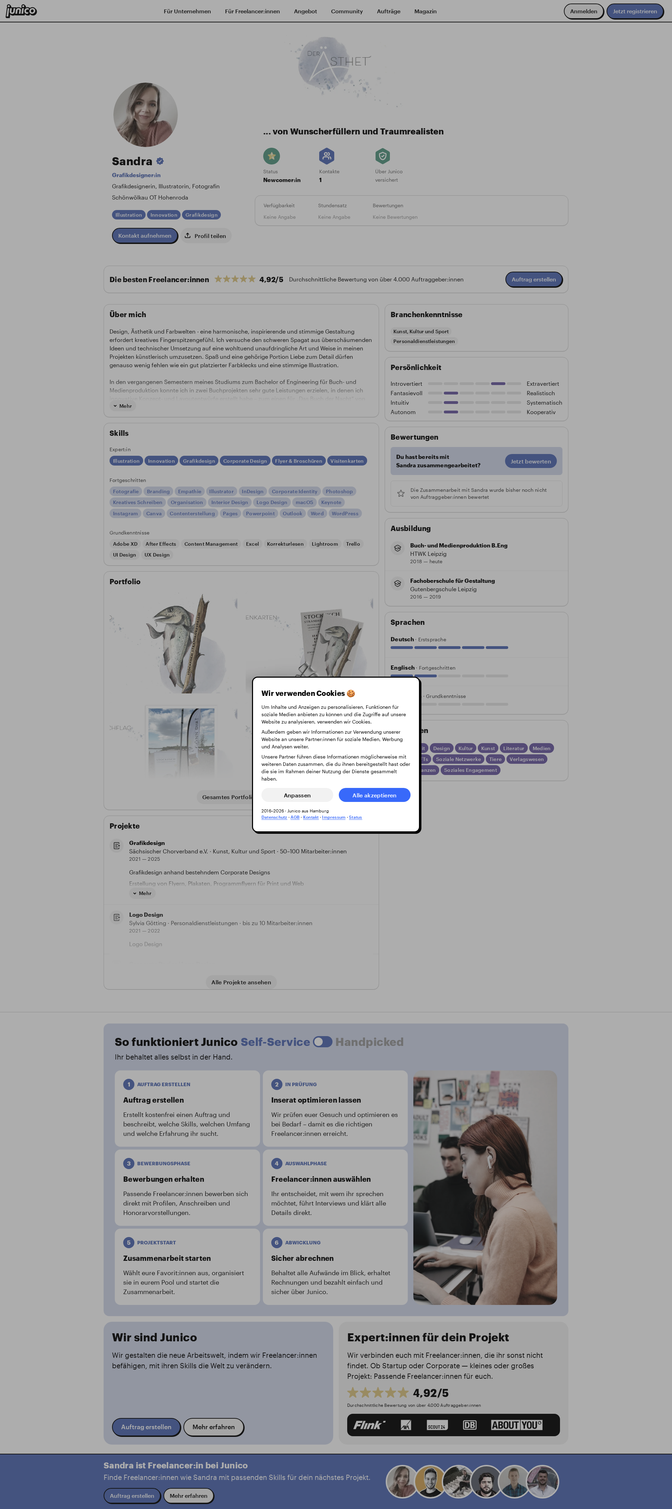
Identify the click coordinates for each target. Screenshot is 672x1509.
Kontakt (311, 817)
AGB (295, 817)
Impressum (333, 817)
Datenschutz (274, 817)
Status (355, 817)
